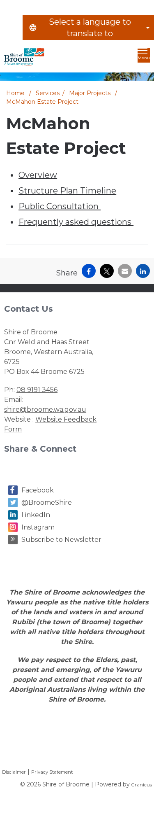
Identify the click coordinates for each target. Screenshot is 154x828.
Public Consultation (59, 206)
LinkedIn (35, 515)
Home (15, 93)
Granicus (141, 785)
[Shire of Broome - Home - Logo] (24, 57)
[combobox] (88, 27)
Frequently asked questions (75, 222)
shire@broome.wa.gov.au (45, 409)
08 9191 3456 (36, 390)
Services (48, 93)
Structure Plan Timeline (67, 191)
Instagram (38, 527)
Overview (37, 175)
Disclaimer (14, 772)
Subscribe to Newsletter (61, 539)
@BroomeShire (46, 502)
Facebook (37, 490)
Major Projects (90, 93)
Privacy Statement (52, 772)
